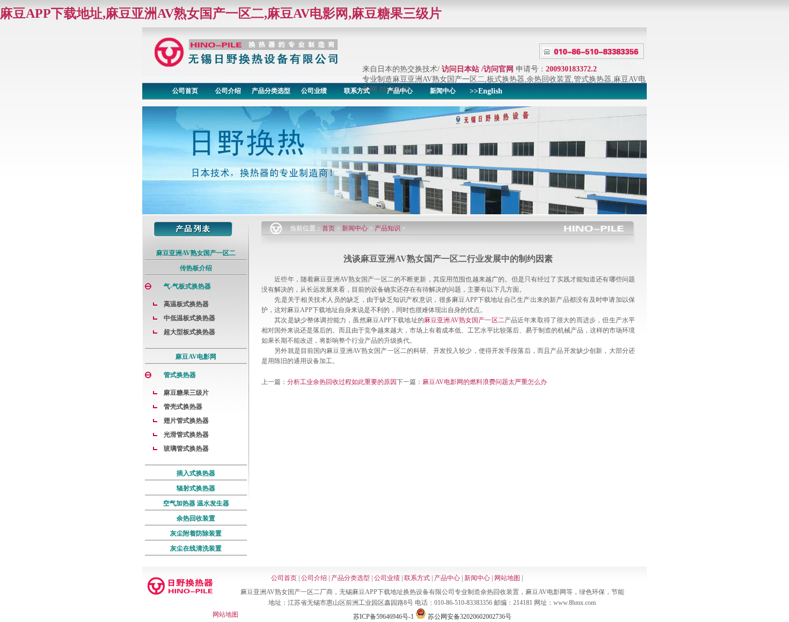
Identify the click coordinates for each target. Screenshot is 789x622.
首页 (328, 228)
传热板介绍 (196, 268)
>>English (486, 91)
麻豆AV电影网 (196, 356)
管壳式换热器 (183, 406)
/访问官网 (497, 69)
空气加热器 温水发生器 (196, 503)
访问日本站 (460, 69)
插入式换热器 (196, 473)
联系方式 (357, 91)
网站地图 (507, 578)
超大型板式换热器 (189, 332)
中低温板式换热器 (189, 318)
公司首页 (185, 91)
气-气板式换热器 (187, 286)
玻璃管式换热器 (186, 448)
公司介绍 (228, 91)
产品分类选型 (271, 91)
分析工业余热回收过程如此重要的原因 (342, 382)
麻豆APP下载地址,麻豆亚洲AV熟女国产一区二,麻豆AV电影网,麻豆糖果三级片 (221, 13)
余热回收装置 (196, 518)
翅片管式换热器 (186, 420)
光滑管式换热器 (186, 434)
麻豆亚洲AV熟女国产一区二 (196, 253)
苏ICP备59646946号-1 (383, 616)
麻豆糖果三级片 (186, 392)
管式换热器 (180, 375)
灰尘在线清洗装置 (196, 548)
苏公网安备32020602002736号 (469, 616)
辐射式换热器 (196, 488)
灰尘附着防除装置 (196, 533)
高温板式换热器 (186, 304)
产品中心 (400, 91)
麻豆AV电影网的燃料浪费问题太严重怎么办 (484, 382)
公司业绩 (314, 91)
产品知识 (387, 228)
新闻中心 (443, 91)
